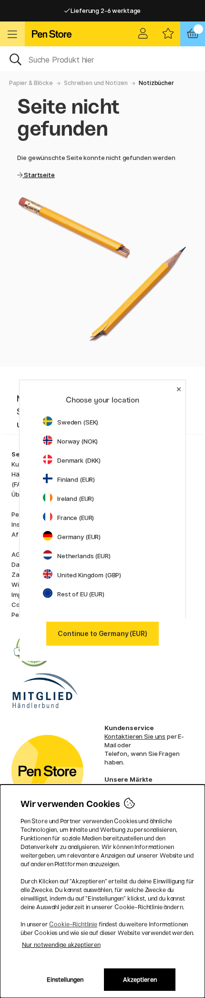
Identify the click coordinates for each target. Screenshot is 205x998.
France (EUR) (75, 517)
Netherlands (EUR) (84, 556)
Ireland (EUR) (75, 498)
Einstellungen (65, 979)
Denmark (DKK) (79, 460)
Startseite (38, 175)
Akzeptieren (140, 979)
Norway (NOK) (77, 441)
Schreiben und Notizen (96, 82)
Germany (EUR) (79, 537)
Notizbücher (156, 82)
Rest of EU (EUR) (80, 594)
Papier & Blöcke (31, 82)
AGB (17, 554)
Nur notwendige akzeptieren (61, 944)
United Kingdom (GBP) (89, 575)
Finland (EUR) (76, 479)
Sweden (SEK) (77, 422)
